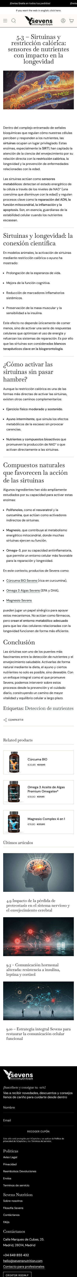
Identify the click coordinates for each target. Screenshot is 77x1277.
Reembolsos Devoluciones (19, 1171)
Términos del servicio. (41, 1141)
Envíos (7, 1178)
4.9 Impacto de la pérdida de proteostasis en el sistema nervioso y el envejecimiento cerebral (38, 905)
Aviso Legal (10, 1157)
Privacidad (10, 1164)
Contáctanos (11, 1215)
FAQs (6, 1222)
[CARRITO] (71, 20)
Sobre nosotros (13, 1201)
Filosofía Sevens (13, 1208)
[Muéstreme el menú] (5, 20)
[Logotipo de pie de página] (18, 1074)
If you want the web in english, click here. (38, 10)
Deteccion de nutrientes (49, 708)
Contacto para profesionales (23, 1266)
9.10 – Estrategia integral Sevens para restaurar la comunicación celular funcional (38, 1034)
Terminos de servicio (16, 1185)
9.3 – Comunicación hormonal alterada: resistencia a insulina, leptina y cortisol (33, 969)
